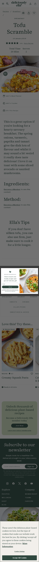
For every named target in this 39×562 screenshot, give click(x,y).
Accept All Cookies (19, 558)
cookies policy (13, 291)
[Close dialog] (37, 269)
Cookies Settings (19, 551)
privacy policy (8, 291)
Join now (10, 287)
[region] (19, 541)
